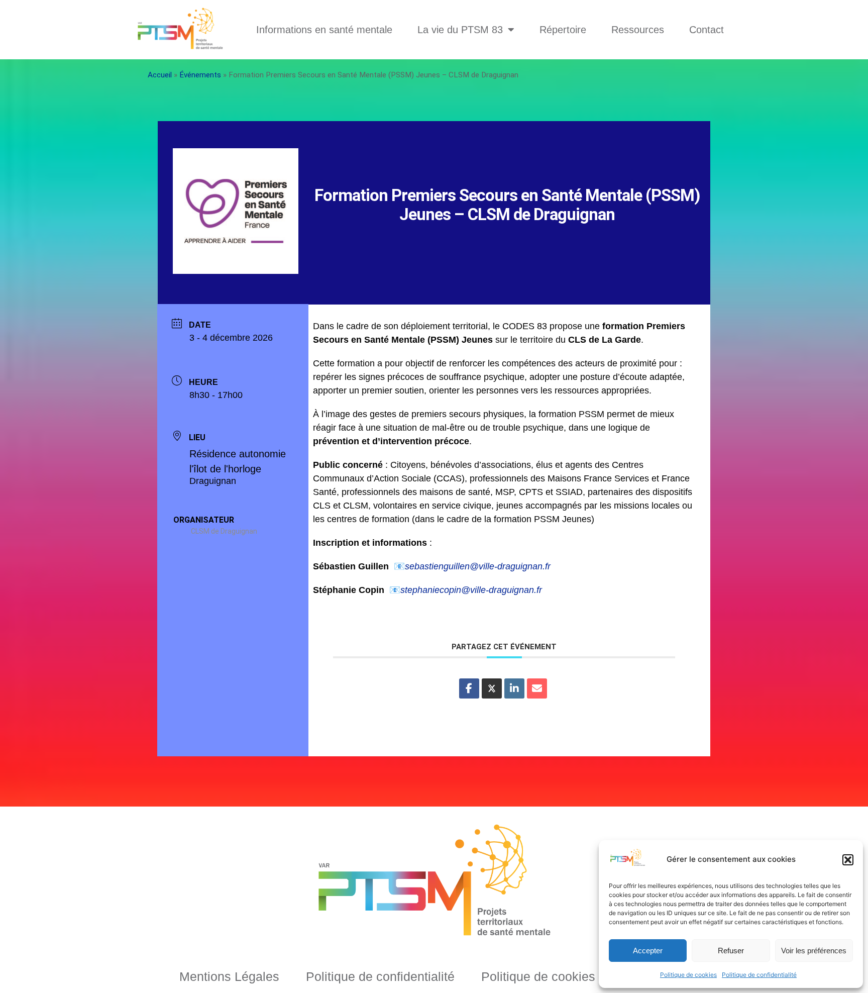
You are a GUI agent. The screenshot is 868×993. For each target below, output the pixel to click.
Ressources (637, 29)
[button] (848, 860)
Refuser (731, 950)
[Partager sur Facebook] (469, 688)
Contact (706, 29)
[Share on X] (492, 688)
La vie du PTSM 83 (460, 29)
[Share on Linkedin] (514, 688)
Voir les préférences (813, 950)
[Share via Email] (537, 688)
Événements (200, 74)
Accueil (160, 74)
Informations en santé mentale (324, 29)
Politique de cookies (688, 974)
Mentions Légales (229, 976)
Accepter (648, 950)
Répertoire (562, 29)
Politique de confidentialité (759, 974)
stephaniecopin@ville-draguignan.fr (471, 590)
